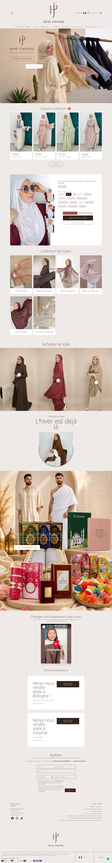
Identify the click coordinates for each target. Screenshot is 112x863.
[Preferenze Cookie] (18, 858)
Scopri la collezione (34, 66)
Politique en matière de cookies (93, 809)
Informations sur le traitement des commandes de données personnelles (80, 820)
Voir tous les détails (78, 222)
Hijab (35, 26)
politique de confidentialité (61, 761)
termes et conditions (80, 761)
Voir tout (56, 164)
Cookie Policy (12, 858)
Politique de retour (96, 811)
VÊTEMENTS (44, 26)
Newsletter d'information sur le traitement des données (85, 818)
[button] (93, 13)
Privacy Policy (4, 858)
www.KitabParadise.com (26, 547)
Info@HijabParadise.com (17, 809)
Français (79, 13)
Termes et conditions (96, 806)
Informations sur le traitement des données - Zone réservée (84, 816)
